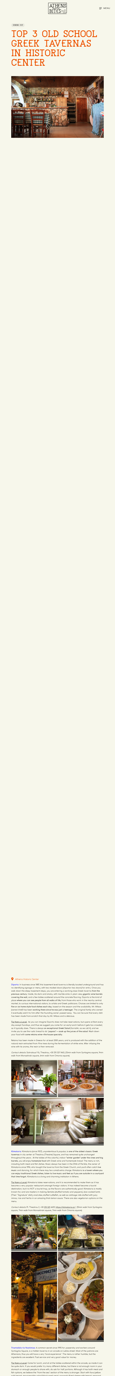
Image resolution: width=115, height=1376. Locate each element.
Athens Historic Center (27, 979)
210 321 (47, 1207)
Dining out (18, 25)
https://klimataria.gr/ (66, 1207)
